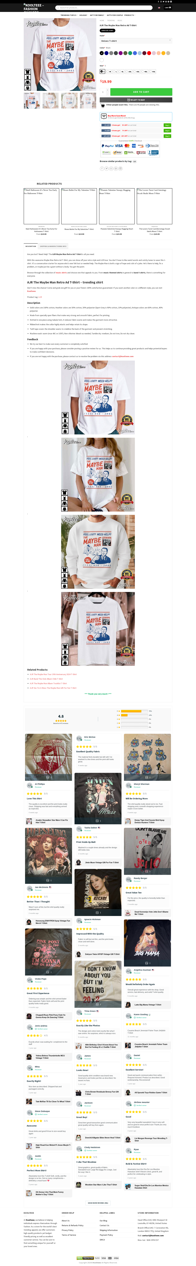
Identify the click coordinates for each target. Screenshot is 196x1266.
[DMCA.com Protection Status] (85, 1258)
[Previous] (28, 54)
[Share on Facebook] (102, 169)
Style (102, 35)
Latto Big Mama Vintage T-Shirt (148, 1005)
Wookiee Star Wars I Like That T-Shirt (101, 1185)
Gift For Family (97, 15)
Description (31, 246)
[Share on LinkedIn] (120, 169)
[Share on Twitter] (106, 169)
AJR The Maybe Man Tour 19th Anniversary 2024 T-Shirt (53, 674)
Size (102, 66)
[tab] (31, 246)
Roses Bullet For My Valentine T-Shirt (79, 229)
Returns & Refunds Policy (72, 1225)
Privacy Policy (67, 1230)
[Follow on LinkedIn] (171, 2)
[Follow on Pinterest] (168, 2)
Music (120, 20)
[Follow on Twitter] (163, 2)
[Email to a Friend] (111, 169)
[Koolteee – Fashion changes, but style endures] (35, 7)
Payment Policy (106, 1235)
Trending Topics (68, 15)
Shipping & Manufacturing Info (53, 246)
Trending (111, 20)
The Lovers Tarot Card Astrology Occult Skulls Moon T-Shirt (154, 230)
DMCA (102, 1239)
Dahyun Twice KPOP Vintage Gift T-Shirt (102, 954)
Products (129, 15)
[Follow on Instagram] (161, 2)
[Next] (92, 54)
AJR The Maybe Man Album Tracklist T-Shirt (48, 683)
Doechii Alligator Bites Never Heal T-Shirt (102, 1138)
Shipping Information (109, 1230)
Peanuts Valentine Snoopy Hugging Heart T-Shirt (117, 230)
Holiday (83, 15)
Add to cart (141, 91)
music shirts (61, 272)
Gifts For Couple (115, 15)
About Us (66, 1220)
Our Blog (103, 1220)
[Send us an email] (166, 2)
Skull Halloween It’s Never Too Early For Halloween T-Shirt (41, 230)
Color (102, 48)
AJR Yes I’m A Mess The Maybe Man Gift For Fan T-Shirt (53, 688)
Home (102, 20)
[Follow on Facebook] (158, 2)
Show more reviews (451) (98, 1203)
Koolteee (31, 291)
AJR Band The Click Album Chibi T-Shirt (46, 679)
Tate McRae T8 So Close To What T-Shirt (53, 1102)
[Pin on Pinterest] (116, 169)
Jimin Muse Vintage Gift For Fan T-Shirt (102, 863)
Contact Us (104, 1225)
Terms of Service (69, 1235)
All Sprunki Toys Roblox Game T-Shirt (151, 1093)
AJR (135, 161)
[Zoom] (26, 87)
